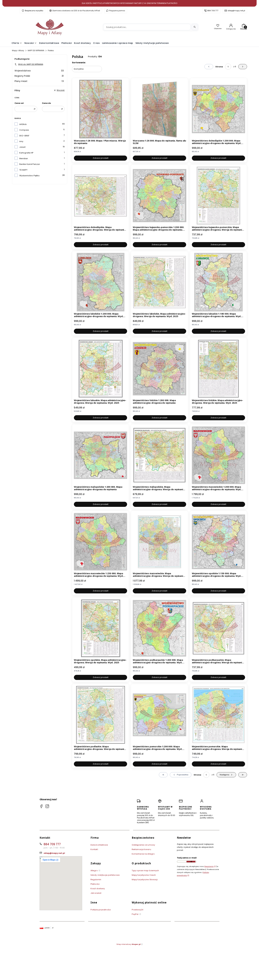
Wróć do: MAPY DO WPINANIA (30, 64)
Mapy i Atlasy (18, 50)
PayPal (135, 914)
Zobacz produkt (100, 158)
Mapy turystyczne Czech (144, 875)
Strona (219, 66)
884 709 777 (212, 10)
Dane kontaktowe (99, 844)
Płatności (95, 884)
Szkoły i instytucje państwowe (105, 875)
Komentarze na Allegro (143, 853)
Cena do (46, 103)
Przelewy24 (137, 909)
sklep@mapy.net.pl (236, 10)
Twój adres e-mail (186, 857)
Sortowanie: (79, 62)
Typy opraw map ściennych (145, 870)
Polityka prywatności (101, 909)
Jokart (22, 147)
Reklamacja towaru (141, 849)
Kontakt (94, 849)
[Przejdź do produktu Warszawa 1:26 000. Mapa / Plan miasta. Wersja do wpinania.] (100, 109)
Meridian (23, 158)
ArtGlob (23, 124)
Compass (24, 130)
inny (21, 141)
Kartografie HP (26, 152)
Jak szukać (96, 893)
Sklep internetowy (128, 944)
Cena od (19, 103)
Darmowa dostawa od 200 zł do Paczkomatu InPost (76, 10)
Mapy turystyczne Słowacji (145, 879)
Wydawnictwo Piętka (29, 175)
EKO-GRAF (24, 135)
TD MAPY (23, 169)
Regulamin (96, 879)
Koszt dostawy (98, 888)
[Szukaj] (194, 27)
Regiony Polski (39, 75)
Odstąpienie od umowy (143, 844)
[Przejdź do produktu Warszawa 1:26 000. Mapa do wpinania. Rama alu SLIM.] (159, 109)
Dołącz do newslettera (190, 861)
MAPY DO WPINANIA (36, 50)
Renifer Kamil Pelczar (29, 164)
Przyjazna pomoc (117, 10)
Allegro (94, 870)
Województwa (39, 70)
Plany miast (39, 81)
